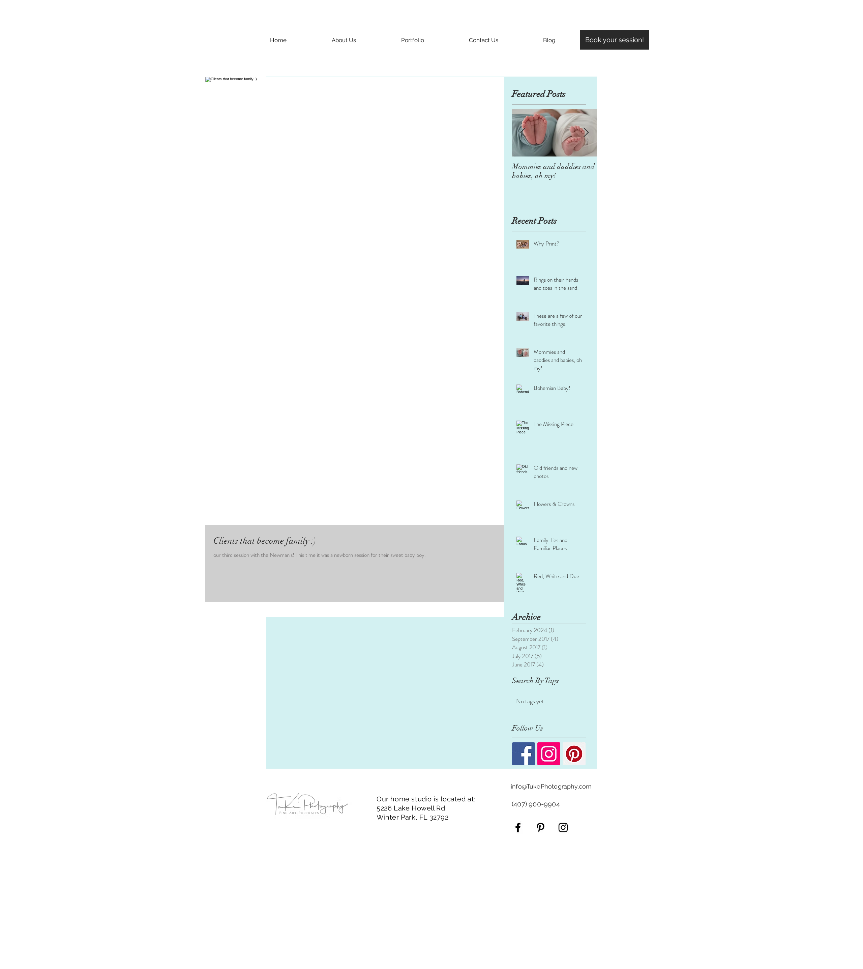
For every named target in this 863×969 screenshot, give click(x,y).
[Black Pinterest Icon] (540, 827)
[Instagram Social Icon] (548, 753)
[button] (412, 40)
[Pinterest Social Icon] (574, 753)
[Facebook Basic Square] (523, 753)
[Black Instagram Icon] (563, 827)
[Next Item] (586, 133)
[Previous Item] (523, 133)
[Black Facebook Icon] (518, 827)
